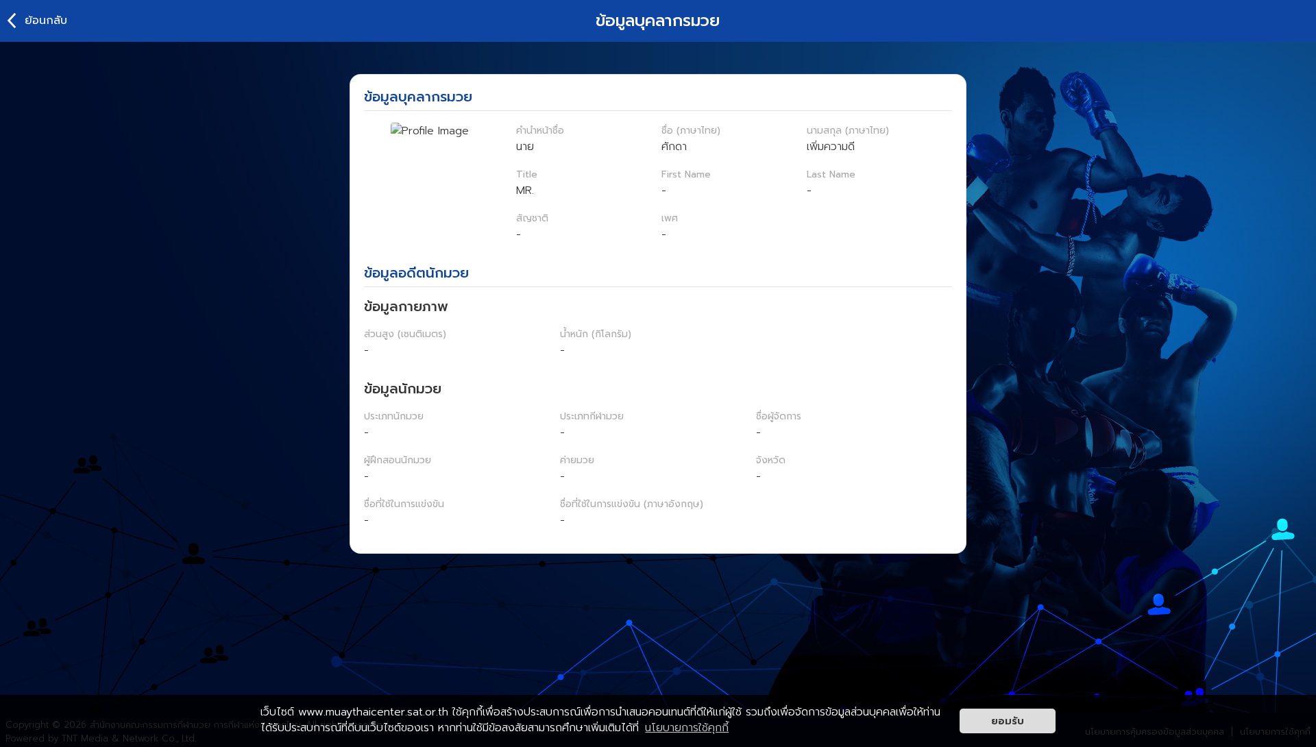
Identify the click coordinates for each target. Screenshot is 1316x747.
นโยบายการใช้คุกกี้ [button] (687, 728)
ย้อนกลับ (46, 20)
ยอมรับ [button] (1007, 720)
